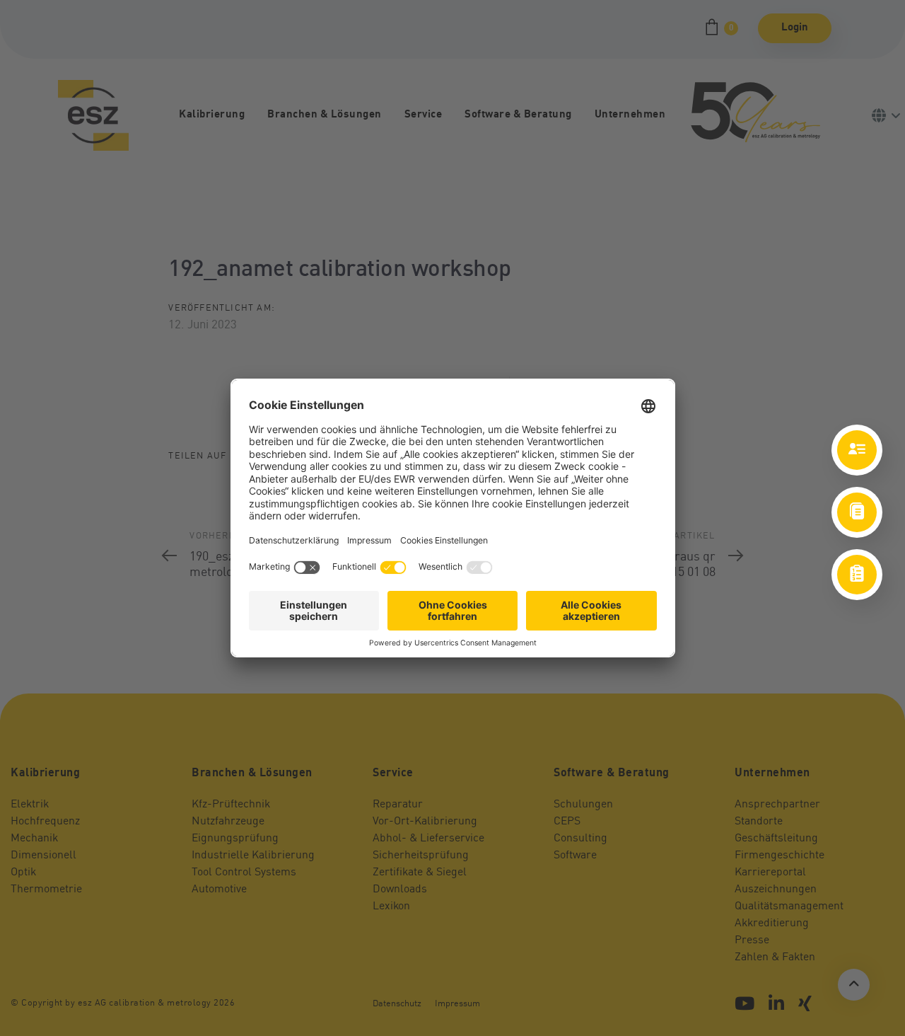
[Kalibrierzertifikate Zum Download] (856, 512)
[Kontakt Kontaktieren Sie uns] (856, 450)
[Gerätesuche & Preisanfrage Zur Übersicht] (856, 574)
